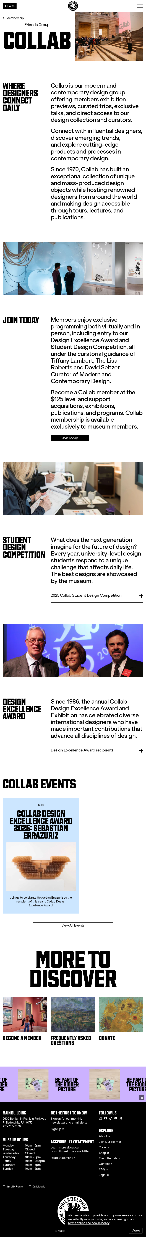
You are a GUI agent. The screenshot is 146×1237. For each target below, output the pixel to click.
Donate (107, 1038)
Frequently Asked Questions (71, 1040)
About (103, 1136)
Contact (104, 1164)
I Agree (135, 1230)
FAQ (102, 1169)
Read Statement (62, 1157)
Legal (102, 1175)
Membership (15, 18)
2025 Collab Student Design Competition (86, 595)
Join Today (70, 438)
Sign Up (56, 1129)
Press (102, 1147)
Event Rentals (108, 1158)
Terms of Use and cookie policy (88, 1223)
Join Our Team (108, 1141)
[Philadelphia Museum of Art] (73, 6)
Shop (102, 1153)
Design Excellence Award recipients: (82, 750)
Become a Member (22, 1038)
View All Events (73, 925)
